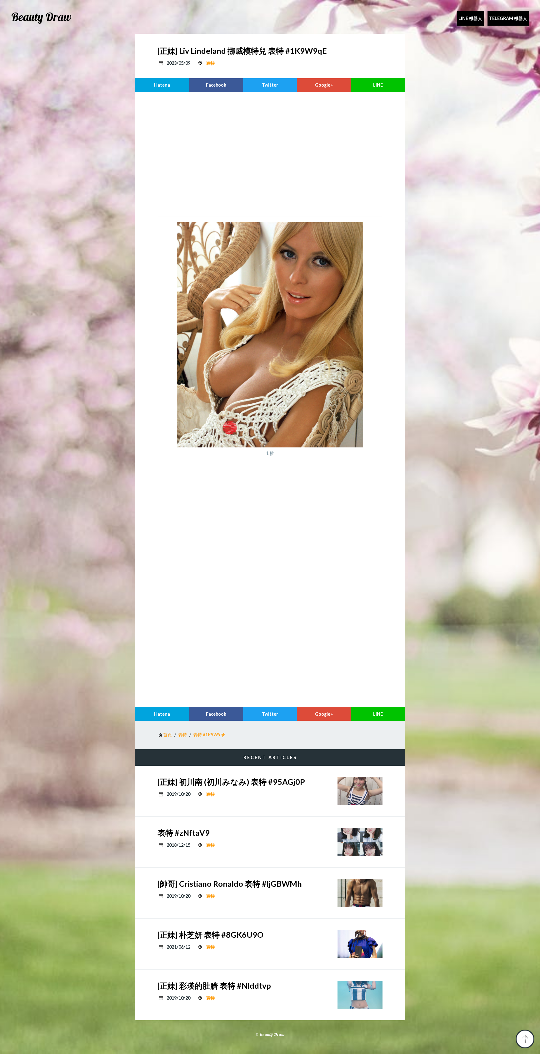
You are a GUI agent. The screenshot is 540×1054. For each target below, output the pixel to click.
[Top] (525, 1039)
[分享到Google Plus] (324, 85)
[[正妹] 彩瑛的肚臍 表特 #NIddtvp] (360, 995)
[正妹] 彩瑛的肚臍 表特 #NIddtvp (214, 985)
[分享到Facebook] (216, 85)
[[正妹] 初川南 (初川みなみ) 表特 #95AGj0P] (360, 791)
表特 (210, 63)
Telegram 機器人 (508, 18)
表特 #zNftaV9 (184, 832)
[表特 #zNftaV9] (360, 842)
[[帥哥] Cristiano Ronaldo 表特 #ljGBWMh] (360, 893)
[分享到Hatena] (162, 85)
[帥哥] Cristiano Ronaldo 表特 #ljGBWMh (230, 883)
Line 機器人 (470, 18)
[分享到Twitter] (270, 85)
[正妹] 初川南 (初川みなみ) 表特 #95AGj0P (231, 781)
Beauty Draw (41, 17)
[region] (270, 153)
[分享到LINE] (378, 85)
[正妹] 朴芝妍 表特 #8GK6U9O (210, 934)
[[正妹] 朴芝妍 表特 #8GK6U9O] (360, 944)
